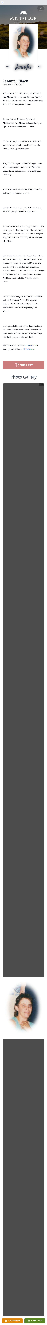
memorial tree (30, 345)
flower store (28, 349)
